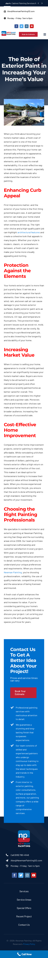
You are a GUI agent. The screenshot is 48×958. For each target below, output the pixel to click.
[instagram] (27, 26)
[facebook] (16, 26)
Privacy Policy (29, 944)
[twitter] (21, 26)
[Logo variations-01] (24, 830)
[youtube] (32, 26)
